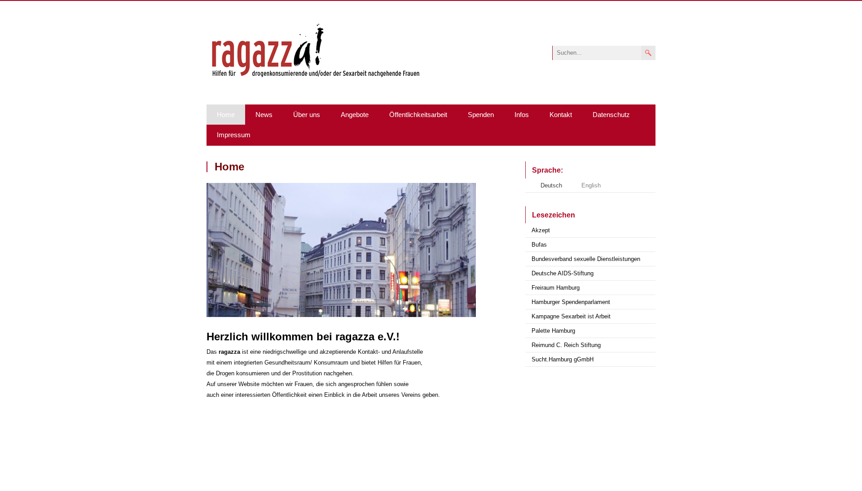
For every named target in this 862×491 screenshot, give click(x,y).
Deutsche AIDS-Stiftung (563, 273)
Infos (522, 114)
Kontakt (561, 114)
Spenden (481, 114)
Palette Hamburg (553, 330)
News (264, 114)
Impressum (234, 135)
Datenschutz (611, 114)
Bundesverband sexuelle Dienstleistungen (586, 259)
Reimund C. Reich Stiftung (566, 345)
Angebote (355, 114)
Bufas (539, 244)
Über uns (306, 114)
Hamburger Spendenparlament (571, 302)
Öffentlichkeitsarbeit (418, 114)
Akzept (541, 230)
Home (226, 114)
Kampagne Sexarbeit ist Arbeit (571, 316)
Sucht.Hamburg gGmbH (563, 359)
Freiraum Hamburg (556, 287)
